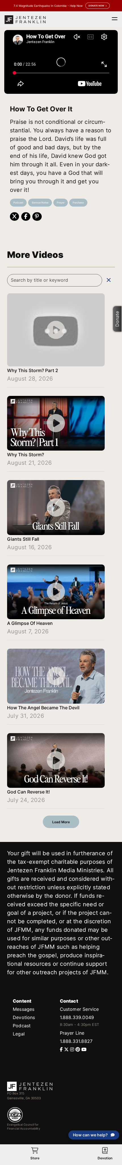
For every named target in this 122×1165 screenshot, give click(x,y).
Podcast (18, 202)
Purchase (78, 202)
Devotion (105, 1158)
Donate (117, 318)
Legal (19, 1034)
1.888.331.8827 (76, 1041)
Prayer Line (72, 1033)
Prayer (60, 202)
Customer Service (79, 1009)
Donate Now (96, 5)
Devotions (24, 1017)
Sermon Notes (40, 202)
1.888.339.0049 (77, 1017)
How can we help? (90, 1134)
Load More (61, 822)
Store (34, 1158)
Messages (23, 1009)
